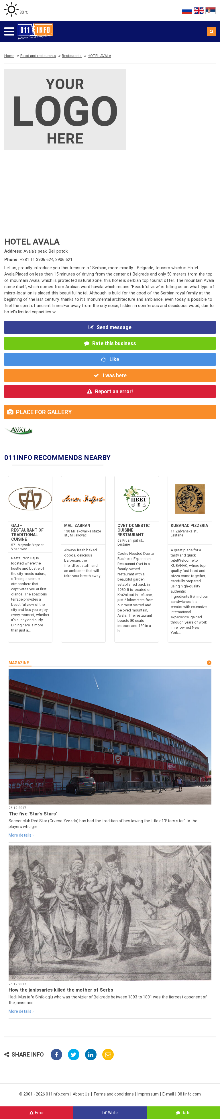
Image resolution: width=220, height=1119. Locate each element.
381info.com (189, 1094)
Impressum (148, 1094)
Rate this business (114, 343)
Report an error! (114, 391)
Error (39, 1112)
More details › (21, 835)
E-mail (168, 1094)
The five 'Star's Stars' (33, 814)
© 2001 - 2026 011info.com (44, 1094)
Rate (186, 1112)
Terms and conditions (113, 1094)
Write (113, 1112)
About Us (81, 1094)
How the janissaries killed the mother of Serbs (61, 990)
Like (113, 359)
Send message (114, 327)
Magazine (19, 662)
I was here (114, 375)
